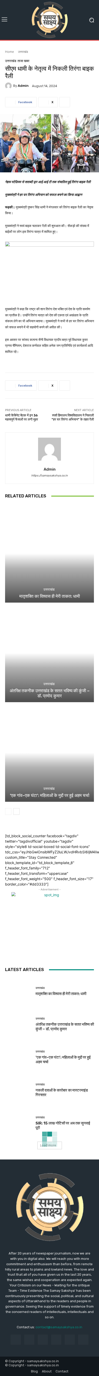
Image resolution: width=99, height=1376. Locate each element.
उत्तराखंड (23, 52)
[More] (64, 102)
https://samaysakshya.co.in (49, 475)
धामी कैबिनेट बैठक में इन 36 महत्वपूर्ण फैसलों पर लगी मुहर (21, 417)
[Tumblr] (70, 1340)
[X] (83, 1340)
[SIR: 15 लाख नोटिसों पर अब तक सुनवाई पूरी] (18, 1123)
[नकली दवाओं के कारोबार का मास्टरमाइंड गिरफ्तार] (18, 1090)
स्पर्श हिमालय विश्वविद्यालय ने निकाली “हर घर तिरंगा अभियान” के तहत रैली (73, 417)
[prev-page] (8, 811)
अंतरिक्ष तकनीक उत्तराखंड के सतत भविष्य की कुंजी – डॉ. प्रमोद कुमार (50, 693)
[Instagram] (29, 1340)
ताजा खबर (23, 61)
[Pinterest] (56, 1340)
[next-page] (16, 811)
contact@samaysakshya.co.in (59, 1327)
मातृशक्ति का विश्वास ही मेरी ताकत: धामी (49, 596)
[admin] (9, 85)
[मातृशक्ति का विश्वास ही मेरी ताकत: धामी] (49, 553)
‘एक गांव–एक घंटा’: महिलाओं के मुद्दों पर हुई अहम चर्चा (49, 795)
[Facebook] (16, 1340)
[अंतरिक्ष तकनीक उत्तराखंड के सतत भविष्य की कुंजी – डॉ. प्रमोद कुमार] (49, 653)
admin (23, 85)
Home (9, 52)
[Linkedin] (43, 1340)
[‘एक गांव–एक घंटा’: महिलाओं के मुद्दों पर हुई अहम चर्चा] (49, 752)
